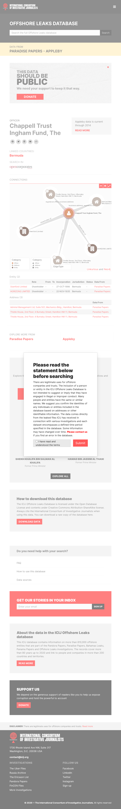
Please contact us (77, 431)
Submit (80, 443)
